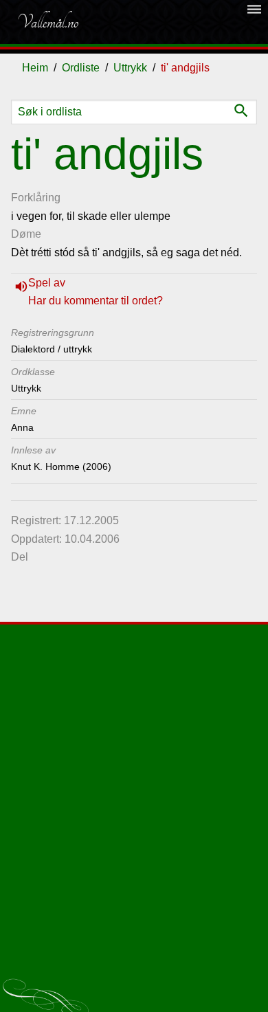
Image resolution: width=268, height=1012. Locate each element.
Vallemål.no (47, 22)
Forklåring (35, 197)
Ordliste (81, 68)
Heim (35, 68)
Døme (26, 234)
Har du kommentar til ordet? (95, 300)
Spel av (46, 283)
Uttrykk (130, 68)
